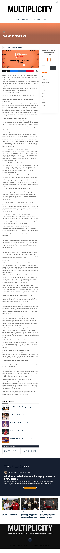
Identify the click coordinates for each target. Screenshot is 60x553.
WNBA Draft (12, 446)
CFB (42, 76)
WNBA (29, 31)
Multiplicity (30, 9)
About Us (39, 19)
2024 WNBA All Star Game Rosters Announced (21, 439)
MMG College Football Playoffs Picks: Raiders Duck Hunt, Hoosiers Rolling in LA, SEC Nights (48, 516)
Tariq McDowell (11, 31)
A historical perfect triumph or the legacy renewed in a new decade (29, 477)
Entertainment (45, 79)
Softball (43, 99)
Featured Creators (25, 19)
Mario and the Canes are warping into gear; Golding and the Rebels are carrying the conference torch (29, 516)
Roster (34, 19)
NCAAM (43, 91)
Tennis (43, 102)
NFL (42, 96)
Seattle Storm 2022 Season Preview (18, 415)
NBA (43, 88)
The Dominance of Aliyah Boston (17, 431)
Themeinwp (46, 545)
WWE (43, 108)
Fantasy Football (45, 82)
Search (43, 65)
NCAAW (26, 31)
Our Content (16, 19)
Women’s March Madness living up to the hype (21, 407)
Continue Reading (30, 487)
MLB (43, 85)
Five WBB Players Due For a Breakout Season (20, 423)
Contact (44, 19)
